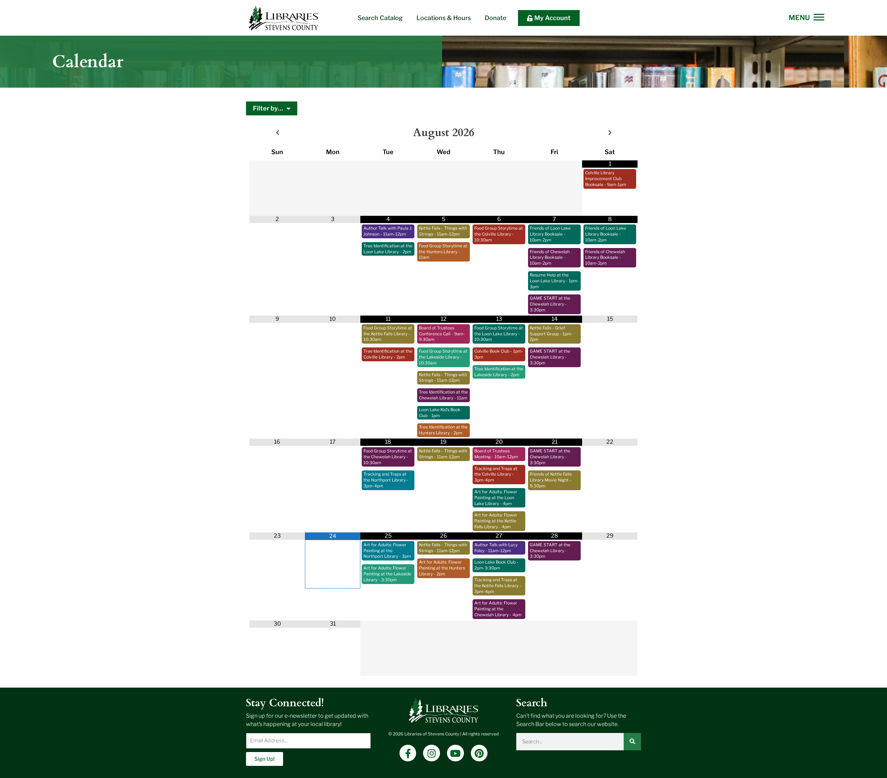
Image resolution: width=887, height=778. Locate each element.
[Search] (632, 741)
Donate (495, 17)
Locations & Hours (443, 17)
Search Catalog (380, 17)
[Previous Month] (277, 133)
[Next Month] (610, 133)
